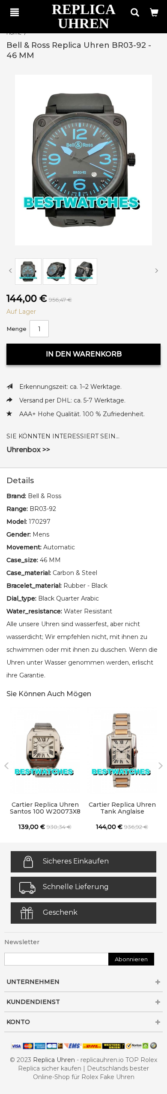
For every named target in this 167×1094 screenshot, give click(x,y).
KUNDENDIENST (33, 1002)
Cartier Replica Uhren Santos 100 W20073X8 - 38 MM (45, 808)
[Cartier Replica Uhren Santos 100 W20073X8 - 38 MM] (45, 750)
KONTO (18, 1022)
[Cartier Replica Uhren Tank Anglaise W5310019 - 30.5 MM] (122, 750)
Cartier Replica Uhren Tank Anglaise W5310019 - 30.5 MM (122, 808)
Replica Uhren (54, 1060)
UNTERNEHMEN (33, 982)
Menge (16, 328)
